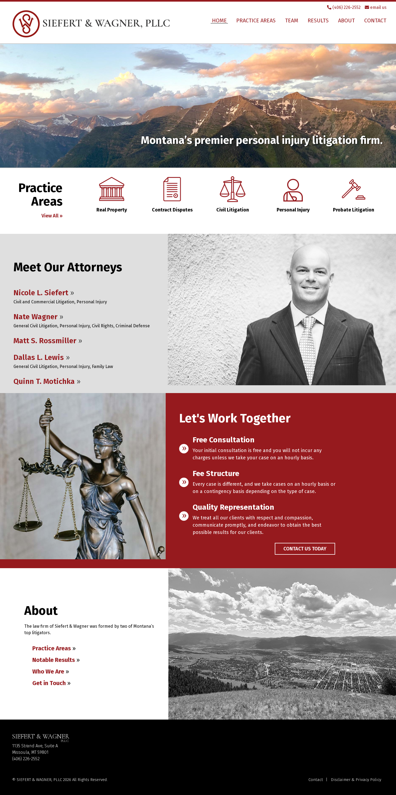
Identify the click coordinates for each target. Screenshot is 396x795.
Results (318, 20)
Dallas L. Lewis (38, 357)
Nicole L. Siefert (40, 292)
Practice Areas (256, 20)
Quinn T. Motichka (44, 381)
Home (219, 20)
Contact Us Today (304, 549)
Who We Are (48, 671)
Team (291, 20)
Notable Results (53, 660)
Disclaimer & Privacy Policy (356, 779)
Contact (375, 20)
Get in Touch (49, 683)
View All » (51, 216)
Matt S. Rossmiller (44, 340)
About (346, 20)
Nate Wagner (35, 316)
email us (378, 7)
